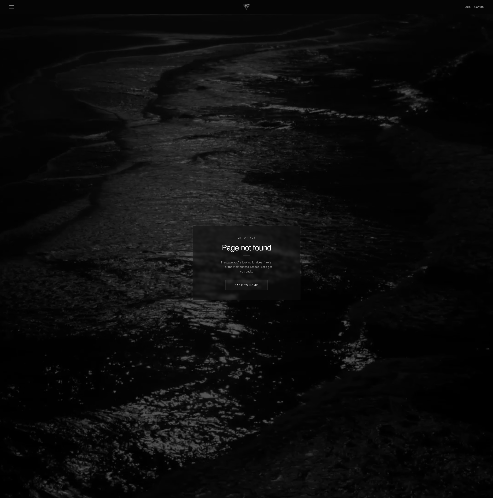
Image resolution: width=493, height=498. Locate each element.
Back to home (246, 284)
